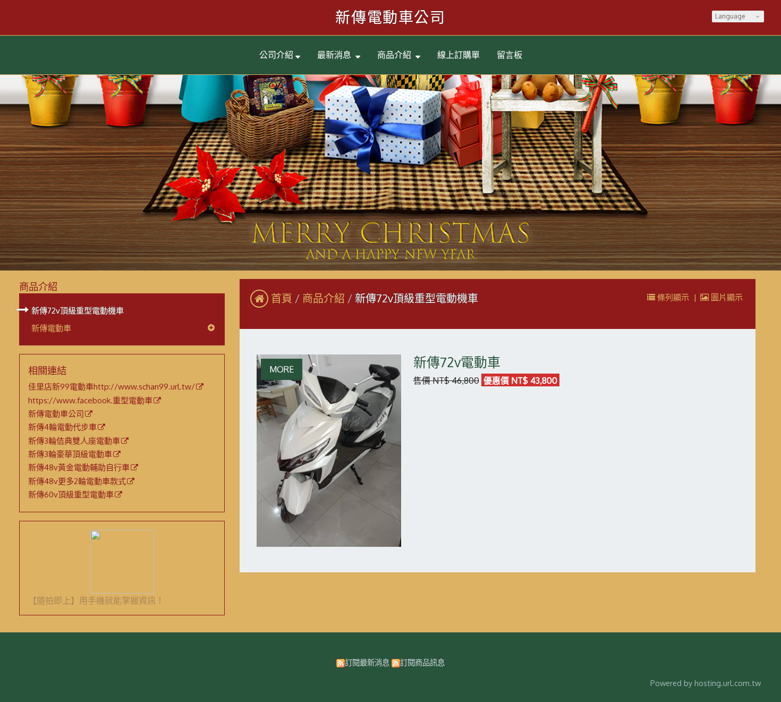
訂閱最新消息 (367, 662)
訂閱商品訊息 (422, 662)
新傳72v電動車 (456, 362)
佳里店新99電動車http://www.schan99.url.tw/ (111, 387)
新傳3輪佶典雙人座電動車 (74, 441)
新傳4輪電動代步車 (62, 427)
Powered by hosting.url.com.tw (705, 683)
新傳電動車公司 (390, 17)
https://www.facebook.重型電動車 (90, 400)
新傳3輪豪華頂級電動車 (70, 454)
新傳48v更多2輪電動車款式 (77, 481)
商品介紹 (324, 298)
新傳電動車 (51, 328)
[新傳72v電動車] (329, 450)
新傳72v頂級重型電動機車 (77, 310)
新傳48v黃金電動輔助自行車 (79, 467)
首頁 (281, 298)
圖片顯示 (726, 297)
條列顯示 (673, 297)
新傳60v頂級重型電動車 (71, 495)
